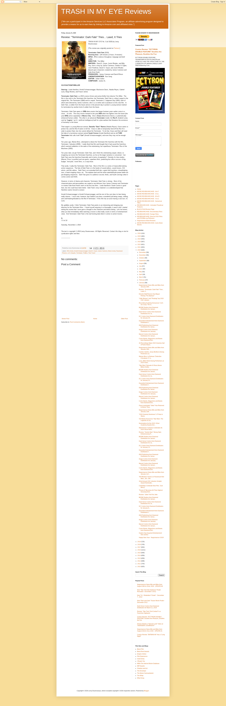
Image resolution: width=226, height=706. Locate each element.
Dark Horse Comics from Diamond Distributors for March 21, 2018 (148, 607)
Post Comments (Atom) (77, 322)
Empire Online (141, 654)
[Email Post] (90, 248)
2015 (139, 553)
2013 (139, 558)
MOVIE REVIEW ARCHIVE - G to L (148, 194)
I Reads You (141, 661)
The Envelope (141, 671)
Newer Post (65, 318)
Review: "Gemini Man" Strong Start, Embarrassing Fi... (150, 433)
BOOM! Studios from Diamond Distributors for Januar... (148, 308)
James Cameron (102, 251)
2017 (139, 547)
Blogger (146, 691)
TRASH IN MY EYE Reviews (106, 11)
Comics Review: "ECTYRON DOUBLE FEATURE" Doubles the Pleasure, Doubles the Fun (148, 51)
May (140, 272)
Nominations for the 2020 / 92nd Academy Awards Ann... (149, 424)
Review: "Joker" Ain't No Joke (148, 494)
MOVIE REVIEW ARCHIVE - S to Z (148, 199)
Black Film (140, 649)
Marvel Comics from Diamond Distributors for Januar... (148, 335)
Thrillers (85, 253)
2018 (139, 544)
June (141, 269)
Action (72, 251)
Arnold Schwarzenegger (81, 251)
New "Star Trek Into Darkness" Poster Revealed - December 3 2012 (149, 590)
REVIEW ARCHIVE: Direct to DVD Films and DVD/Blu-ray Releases (149, 217)
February (142, 280)
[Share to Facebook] (101, 248)
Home (95, 318)
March (141, 277)
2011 (139, 564)
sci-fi (69, 253)
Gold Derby (140, 659)
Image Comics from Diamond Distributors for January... (148, 330)
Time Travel (91, 253)
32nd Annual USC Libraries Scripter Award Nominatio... (150, 482)
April (140, 274)
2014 (139, 555)
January (142, 283)
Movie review (112, 251)
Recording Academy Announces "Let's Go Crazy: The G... (151, 303)
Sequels (73, 253)
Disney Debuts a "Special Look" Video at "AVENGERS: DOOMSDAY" (150, 624)
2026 (139, 233)
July (140, 266)
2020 (139, 250)
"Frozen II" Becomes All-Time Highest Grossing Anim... (151, 491)
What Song (140, 678)
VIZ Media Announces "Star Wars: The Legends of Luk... (151, 419)
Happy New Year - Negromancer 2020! (151, 537)
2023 (139, 241)
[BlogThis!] (96, 248)
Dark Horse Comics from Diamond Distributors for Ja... (150, 312)
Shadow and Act (142, 668)
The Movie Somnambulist (145, 673)
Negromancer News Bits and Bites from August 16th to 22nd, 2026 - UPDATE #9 (150, 585)
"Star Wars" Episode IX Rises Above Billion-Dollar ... (150, 366)
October (142, 258)
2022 (139, 244)
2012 (139, 561)
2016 (139, 550)
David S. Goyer (93, 251)
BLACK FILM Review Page (145, 209)
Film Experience (142, 656)
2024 (139, 239)
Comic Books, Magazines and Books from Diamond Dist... (150, 339)
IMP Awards (141, 666)
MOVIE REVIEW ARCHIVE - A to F (148, 191)
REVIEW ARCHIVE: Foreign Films (148, 214)
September (143, 260)
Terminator (79, 253)
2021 (139, 247)
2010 (139, 566)
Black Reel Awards (143, 651)
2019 (68, 251)
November (142, 255)
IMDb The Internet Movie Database (148, 663)
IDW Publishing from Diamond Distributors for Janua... (148, 326)
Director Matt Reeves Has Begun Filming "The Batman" (149, 294)
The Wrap (140, 675)
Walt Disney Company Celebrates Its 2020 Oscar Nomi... (150, 428)
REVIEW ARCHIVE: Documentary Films (149, 211)
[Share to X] (99, 248)
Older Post (124, 318)
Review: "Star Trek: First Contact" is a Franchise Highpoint (149, 612)
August (141, 263)
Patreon (116, 48)
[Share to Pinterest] (103, 248)
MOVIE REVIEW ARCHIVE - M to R (148, 196)
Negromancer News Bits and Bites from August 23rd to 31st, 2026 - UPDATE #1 (149, 630)
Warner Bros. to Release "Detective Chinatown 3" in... (150, 357)
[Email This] (94, 248)
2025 (139, 236)
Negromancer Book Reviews (146, 220)
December (142, 252)
